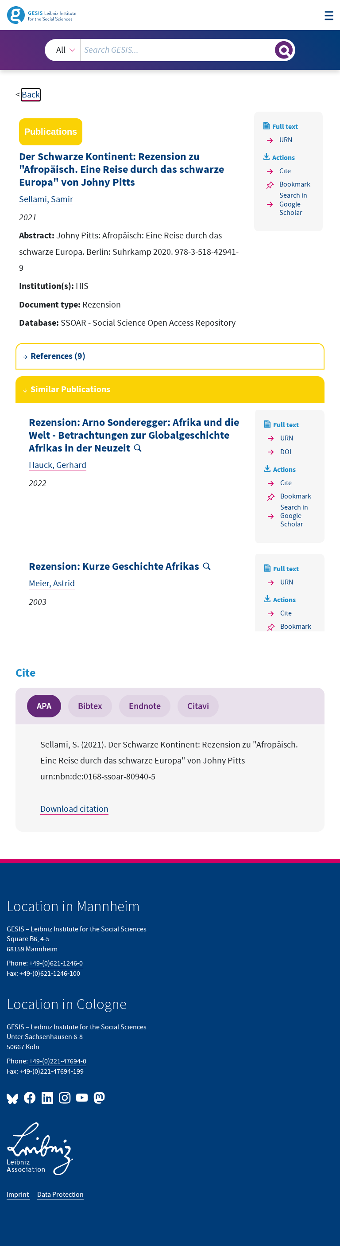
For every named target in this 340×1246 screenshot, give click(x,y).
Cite (285, 171)
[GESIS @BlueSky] (14, 1097)
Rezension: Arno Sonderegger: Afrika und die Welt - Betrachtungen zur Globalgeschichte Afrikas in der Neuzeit (134, 435)
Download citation (74, 809)
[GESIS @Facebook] (30, 1097)
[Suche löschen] (267, 49)
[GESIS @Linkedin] (47, 1097)
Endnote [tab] (145, 706)
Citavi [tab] (198, 706)
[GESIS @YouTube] (82, 1097)
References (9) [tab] (58, 356)
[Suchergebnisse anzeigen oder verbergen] (283, 50)
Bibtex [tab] (90, 706)
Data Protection (60, 1194)
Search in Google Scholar (293, 204)
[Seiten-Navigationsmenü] (329, 16)
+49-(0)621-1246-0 (56, 963)
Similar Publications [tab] (70, 389)
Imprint (18, 1194)
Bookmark (294, 184)
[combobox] (170, 50)
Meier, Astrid (52, 583)
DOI (285, 452)
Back (31, 95)
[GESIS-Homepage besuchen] (42, 14)
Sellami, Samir (46, 199)
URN (285, 140)
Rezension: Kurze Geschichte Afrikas (114, 566)
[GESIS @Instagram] (65, 1097)
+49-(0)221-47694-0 (57, 1061)
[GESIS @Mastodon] (98, 1097)
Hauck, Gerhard (57, 465)
